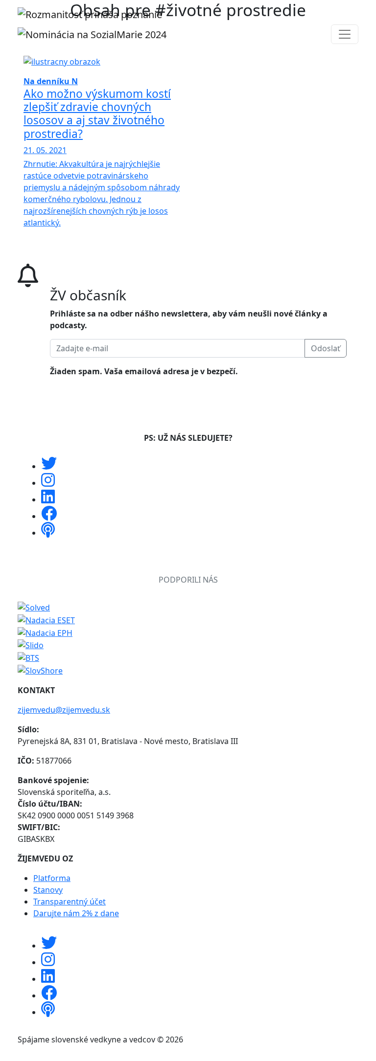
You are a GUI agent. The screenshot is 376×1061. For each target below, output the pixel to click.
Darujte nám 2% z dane (76, 913)
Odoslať (325, 348)
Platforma (51, 878)
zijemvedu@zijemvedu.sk (64, 709)
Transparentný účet (69, 901)
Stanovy (48, 889)
